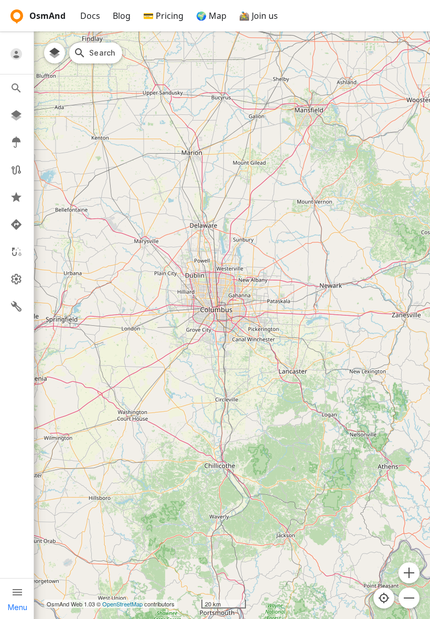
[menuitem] (17, 54)
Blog (122, 16)
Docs (90, 16)
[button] (409, 572)
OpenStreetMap (122, 604)
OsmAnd (47, 16)
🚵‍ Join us (258, 16)
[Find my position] (383, 598)
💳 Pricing (163, 16)
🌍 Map (211, 16)
